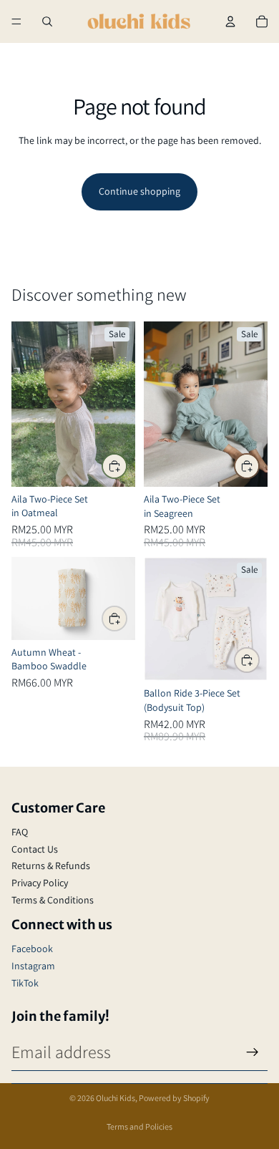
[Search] (47, 21)
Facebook (32, 948)
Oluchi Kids (115, 1097)
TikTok (25, 982)
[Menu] (16, 21)
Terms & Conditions (52, 899)
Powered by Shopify (174, 1097)
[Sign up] (253, 1052)
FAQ (19, 831)
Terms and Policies (139, 1126)
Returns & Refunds (50, 865)
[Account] (230, 21)
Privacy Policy (39, 882)
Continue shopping (139, 191)
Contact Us (34, 849)
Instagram (33, 965)
